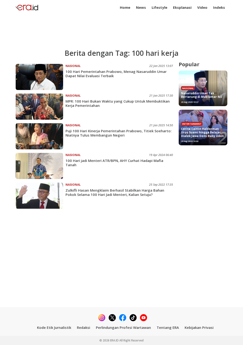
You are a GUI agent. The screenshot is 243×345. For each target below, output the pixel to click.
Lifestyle (159, 7)
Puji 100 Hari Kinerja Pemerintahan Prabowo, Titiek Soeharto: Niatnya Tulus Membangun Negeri (118, 133)
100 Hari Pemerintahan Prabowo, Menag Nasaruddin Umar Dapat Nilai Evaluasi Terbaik (116, 73)
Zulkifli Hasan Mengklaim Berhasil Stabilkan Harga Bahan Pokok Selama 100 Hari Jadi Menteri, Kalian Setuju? (114, 192)
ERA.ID (114, 340)
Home (125, 7)
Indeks (219, 7)
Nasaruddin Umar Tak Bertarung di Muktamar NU (201, 95)
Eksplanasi (182, 7)
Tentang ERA (168, 327)
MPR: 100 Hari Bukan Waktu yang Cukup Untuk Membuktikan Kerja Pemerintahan (117, 103)
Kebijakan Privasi (199, 327)
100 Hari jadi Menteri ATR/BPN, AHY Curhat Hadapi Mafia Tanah (114, 162)
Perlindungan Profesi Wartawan (123, 327)
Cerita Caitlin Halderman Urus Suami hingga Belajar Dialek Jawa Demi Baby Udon (202, 132)
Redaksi (83, 327)
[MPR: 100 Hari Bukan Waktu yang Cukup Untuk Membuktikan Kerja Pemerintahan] (40, 107)
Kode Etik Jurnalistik (54, 327)
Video (202, 7)
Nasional (73, 66)
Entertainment (191, 123)
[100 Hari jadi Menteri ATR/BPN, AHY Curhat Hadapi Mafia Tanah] (40, 166)
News (141, 7)
